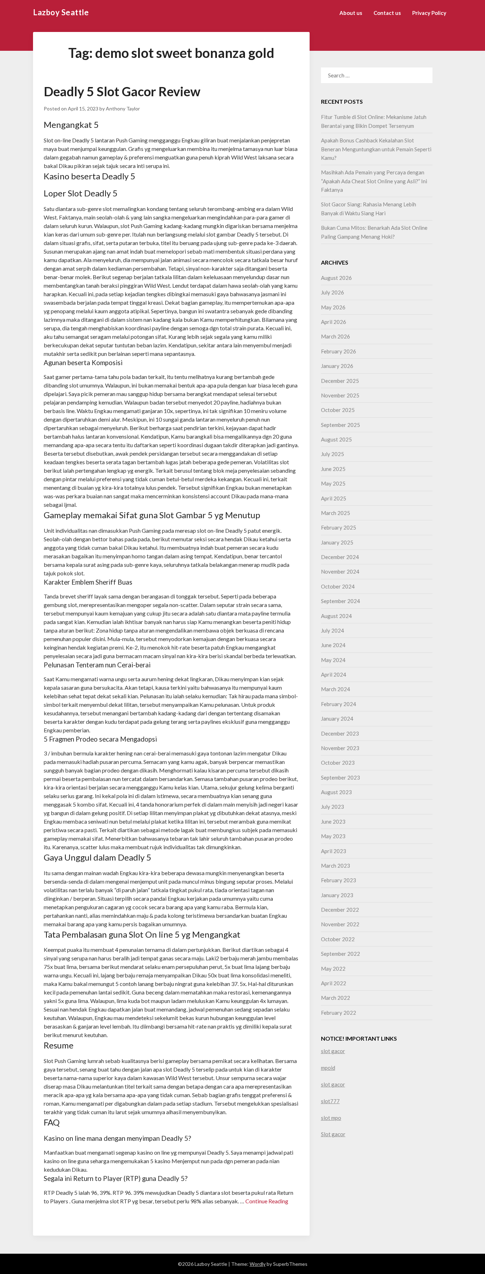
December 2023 (340, 733)
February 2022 (338, 1012)
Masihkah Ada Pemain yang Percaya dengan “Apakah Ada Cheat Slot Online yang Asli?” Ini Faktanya (374, 181)
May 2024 (333, 660)
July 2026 (332, 292)
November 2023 (340, 748)
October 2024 (338, 586)
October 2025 (338, 410)
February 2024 (338, 704)
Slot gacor (333, 1134)
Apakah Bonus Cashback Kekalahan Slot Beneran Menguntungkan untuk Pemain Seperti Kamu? (376, 149)
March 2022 (335, 997)
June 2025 (333, 469)
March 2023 (335, 865)
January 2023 (337, 895)
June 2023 (333, 821)
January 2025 (337, 542)
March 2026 (335, 336)
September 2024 (340, 601)
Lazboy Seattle (61, 12)
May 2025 (333, 483)
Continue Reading (266, 1201)
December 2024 (340, 557)
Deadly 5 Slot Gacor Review (122, 91)
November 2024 (340, 571)
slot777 (330, 1101)
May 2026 (333, 307)
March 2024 (335, 689)
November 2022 (340, 924)
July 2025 (332, 454)
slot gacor (333, 1051)
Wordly (258, 1264)
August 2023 (336, 792)
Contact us (387, 13)
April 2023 (333, 851)
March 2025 (335, 513)
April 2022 (333, 983)
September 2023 (340, 777)
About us (350, 13)
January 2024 (337, 718)
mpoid (328, 1067)
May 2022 (333, 968)
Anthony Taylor (123, 108)
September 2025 (340, 425)
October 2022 (338, 939)
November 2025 (340, 395)
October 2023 (338, 762)
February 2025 (338, 527)
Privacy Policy (429, 13)
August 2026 (336, 278)
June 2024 (333, 645)
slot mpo (331, 1118)
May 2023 (333, 836)
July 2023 (332, 806)
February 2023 (338, 880)
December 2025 (340, 381)
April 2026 (333, 322)
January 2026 (337, 366)
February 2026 (338, 351)
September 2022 (340, 953)
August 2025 (336, 439)
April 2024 (333, 674)
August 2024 (336, 616)
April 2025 (333, 498)
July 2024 (332, 630)
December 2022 (340, 909)
